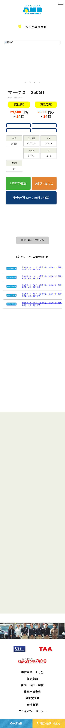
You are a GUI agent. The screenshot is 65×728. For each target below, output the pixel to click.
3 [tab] (34, 82)
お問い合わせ (44, 183)
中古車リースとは (32, 672)
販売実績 (32, 678)
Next (62, 60)
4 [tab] (39, 82)
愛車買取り (33, 698)
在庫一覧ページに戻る (32, 240)
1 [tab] (25, 82)
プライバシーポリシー (32, 711)
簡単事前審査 (32, 691)
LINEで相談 (18, 183)
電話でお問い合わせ (49, 723)
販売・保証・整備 (32, 685)
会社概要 (32, 704)
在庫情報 (17, 723)
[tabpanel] (32, 44)
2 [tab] (30, 82)
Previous (2, 60)
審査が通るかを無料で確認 (31, 197)
